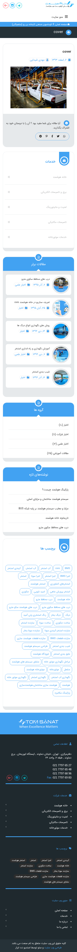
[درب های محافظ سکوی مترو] (61, 285)
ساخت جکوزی (63, 623)
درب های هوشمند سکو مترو (23, 607)
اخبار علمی (21, 285)
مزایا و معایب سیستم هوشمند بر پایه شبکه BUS (43, 508)
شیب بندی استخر (41, 372)
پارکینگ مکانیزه (62, 693)
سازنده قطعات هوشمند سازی (31, 638)
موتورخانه (54, 669)
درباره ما (63, 921)
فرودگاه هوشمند (41, 654)
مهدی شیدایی (37, 60)
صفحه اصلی (61, 24)
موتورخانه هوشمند (35, 669)
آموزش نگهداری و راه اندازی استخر (32, 349)
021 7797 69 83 (62, 777)
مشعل (67, 669)
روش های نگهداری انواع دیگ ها (33, 325)
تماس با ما (62, 927)
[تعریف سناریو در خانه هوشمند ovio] (61, 308)
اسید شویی (39, 592)
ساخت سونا (45, 623)
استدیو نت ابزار (22, 948)
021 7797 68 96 (62, 773)
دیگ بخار (56, 615)
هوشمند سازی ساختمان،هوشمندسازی (38, 685)
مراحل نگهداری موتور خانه (57, 662)
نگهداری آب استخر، (60, 677)
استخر (23, 576)
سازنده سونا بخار (31, 631)
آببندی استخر (14, 568)
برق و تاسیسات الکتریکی (54, 192)
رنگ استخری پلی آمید (34, 615)
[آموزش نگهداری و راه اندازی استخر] (61, 354)
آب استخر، (30, 568)
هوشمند (66, 685)
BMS (67, 568)
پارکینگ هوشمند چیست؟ (55, 489)
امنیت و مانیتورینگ (56, 207)
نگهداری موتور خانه (16, 677)
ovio (57, 568)
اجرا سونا (35, 576)
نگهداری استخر (38, 677)
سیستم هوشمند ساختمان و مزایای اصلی (47, 499)
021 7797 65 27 (62, 765)
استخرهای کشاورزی (60, 584)
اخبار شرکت (62, 434)
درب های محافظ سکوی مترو (35, 279)
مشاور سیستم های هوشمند (25, 662)
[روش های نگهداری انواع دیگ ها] (61, 331)
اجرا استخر (50, 576)
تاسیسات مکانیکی (57, 222)
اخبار (21, 308)
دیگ (67, 615)
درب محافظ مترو (44, 599)
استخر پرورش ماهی (60, 592)
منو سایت (57, 17)
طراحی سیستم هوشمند (36, 646)
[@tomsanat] (19, 6)
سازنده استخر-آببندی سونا (57, 631)
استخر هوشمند (37, 584)
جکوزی (25, 592)
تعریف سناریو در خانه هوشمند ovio (32, 302)
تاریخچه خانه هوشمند (56, 518)
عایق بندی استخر (61, 654)
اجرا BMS (65, 576)
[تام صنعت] (57, 4)
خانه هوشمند (60, 177)
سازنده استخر (27, 623)
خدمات (64, 916)
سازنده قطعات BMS (60, 638)
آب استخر (45, 568)
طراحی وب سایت (53, 948)
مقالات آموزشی (60, 453)
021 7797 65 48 (62, 769)
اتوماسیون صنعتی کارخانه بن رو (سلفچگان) (32, 24)
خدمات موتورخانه (57, 237)
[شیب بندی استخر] (61, 377)
